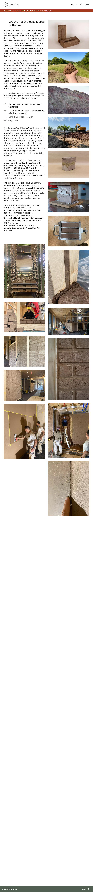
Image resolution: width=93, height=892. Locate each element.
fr (77, 4)
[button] (87, 4)
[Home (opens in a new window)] (6, 4)
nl (81, 4)
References (9, 10)
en (72, 4)
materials (14, 4)
